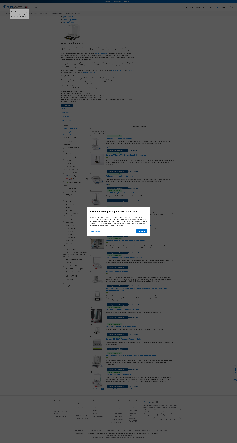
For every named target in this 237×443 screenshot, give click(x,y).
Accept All (142, 231)
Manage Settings (95, 231)
